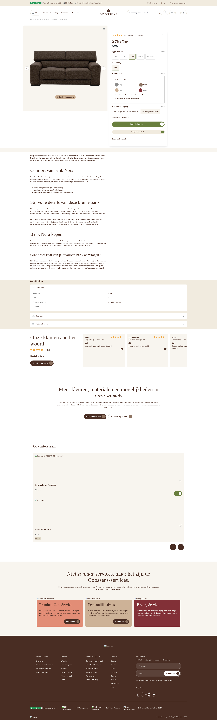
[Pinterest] (143, 694)
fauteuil (141, 57)
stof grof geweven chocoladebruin (126, 111)
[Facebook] (138, 694)
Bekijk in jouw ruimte (66, 97)
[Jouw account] (172, 12)
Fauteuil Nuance (43, 529)
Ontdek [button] (64, 657)
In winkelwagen (136, 124)
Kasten (113, 665)
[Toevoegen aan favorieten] (163, 35)
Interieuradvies (66, 672)
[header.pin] (165, 12)
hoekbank (151, 57)
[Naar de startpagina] (108, 12)
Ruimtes (64, 668)
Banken (113, 676)
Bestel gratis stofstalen (119, 139)
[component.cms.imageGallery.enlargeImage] (104, 29)
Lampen (114, 672)
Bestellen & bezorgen (93, 665)
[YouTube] (154, 694)
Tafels (113, 668)
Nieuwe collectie (67, 676)
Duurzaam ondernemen (44, 665)
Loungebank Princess (45, 485)
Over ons (39, 661)
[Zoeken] (160, 12)
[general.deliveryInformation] (128, 117)
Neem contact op (92, 680)
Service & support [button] (93, 657)
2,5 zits (124, 57)
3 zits (116, 57)
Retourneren (90, 676)
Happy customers (92, 668)
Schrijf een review (40, 363)
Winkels (64, 661)
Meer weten (70, 621)
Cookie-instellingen (162, 717)
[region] (65, 68)
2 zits (132, 57)
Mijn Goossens (91, 672)
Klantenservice (152, 3)
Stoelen (113, 661)
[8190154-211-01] (65, 68)
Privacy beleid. (168, 680)
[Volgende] (104, 68)
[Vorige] (27, 68)
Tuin (112, 687)
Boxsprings (115, 683)
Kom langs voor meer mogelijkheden (127, 98)
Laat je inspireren (67, 665)
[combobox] (142, 12)
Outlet (63, 680)
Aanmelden (170, 673)
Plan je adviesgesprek (178, 3)
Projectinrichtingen (42, 672)
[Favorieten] (178, 12)
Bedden (113, 680)
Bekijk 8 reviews (37, 356)
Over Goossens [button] (42, 657)
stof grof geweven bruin (150, 111)
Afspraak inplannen (119, 417)
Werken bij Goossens (43, 668)
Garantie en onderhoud (94, 661)
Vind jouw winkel (137, 132)
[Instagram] (148, 694)
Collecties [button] (114, 657)
